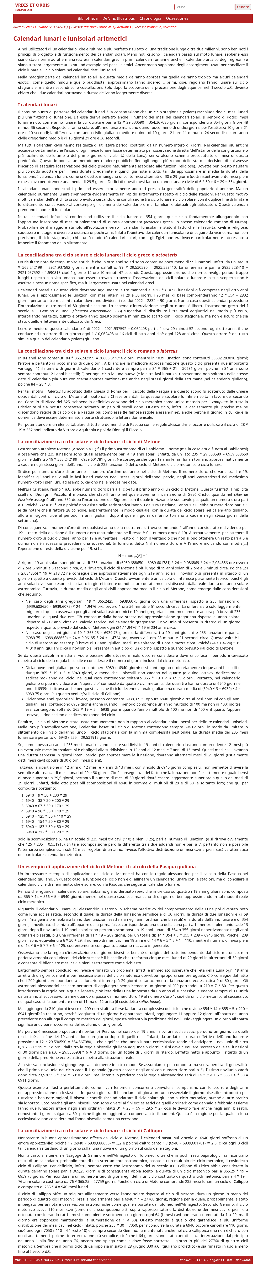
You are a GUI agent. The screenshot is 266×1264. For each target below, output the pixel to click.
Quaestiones (177, 18)
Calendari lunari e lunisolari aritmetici (70, 38)
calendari (169, 27)
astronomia (152, 27)
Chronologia (150, 18)
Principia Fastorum (97, 27)
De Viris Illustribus (118, 18)
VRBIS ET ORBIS (32, 5)
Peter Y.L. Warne (36, 27)
